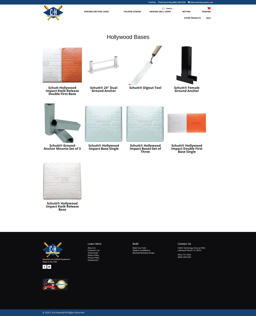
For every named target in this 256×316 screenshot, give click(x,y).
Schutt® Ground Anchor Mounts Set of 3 (62, 147)
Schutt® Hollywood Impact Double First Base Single (186, 148)
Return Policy (93, 255)
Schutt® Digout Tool (145, 87)
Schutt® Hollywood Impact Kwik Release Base (62, 206)
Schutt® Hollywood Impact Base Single (103, 147)
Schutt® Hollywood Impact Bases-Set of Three (145, 148)
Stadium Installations (141, 250)
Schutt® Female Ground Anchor (186, 89)
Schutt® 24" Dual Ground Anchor (103, 89)
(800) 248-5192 (184, 257)
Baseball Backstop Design (144, 253)
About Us (91, 248)
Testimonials (93, 253)
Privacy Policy (93, 258)
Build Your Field (139, 248)
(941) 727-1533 (184, 255)
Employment (164, 2)
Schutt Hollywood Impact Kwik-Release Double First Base (62, 90)
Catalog (152, 2)
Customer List (93, 250)
